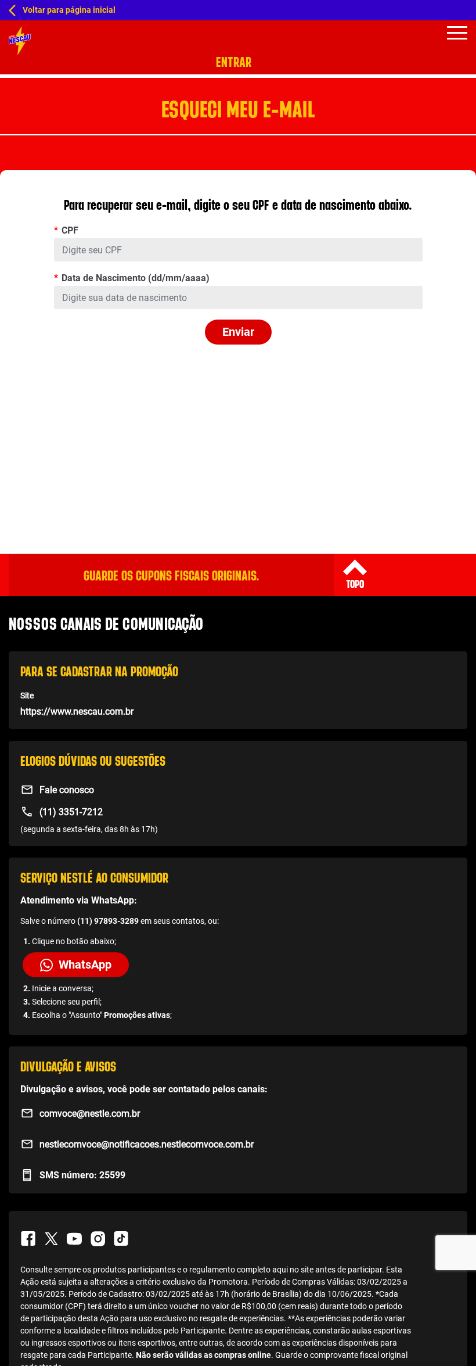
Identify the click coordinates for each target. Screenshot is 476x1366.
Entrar (233, 62)
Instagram (97, 1238)
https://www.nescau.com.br (77, 711)
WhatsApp (85, 964)
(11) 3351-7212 (71, 812)
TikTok (120, 1238)
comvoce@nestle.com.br (89, 1113)
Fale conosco (66, 789)
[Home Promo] (20, 40)
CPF (70, 230)
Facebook (27, 1238)
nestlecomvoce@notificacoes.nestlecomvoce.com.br (146, 1144)
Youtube (74, 1238)
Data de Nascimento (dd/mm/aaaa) (136, 278)
